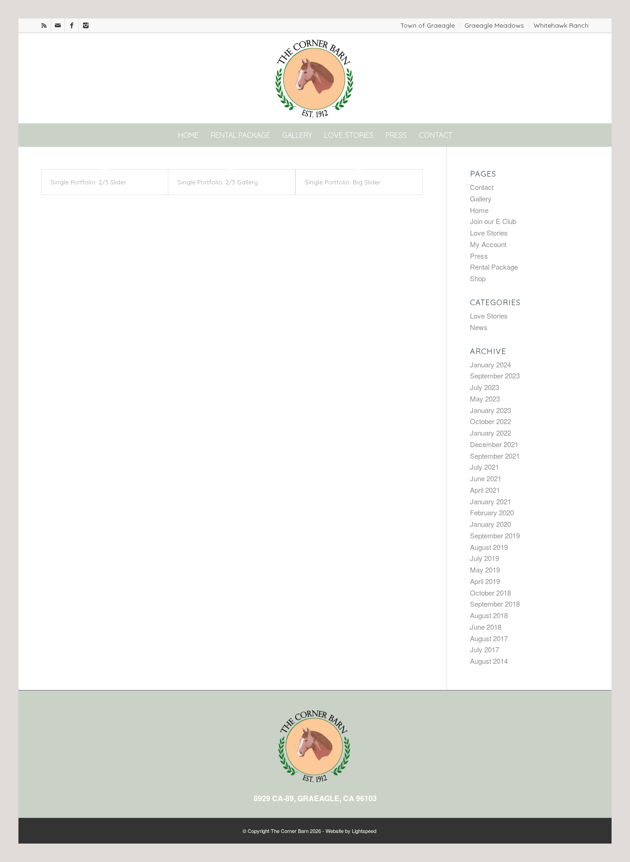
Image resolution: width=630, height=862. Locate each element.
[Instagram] (86, 25)
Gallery (481, 198)
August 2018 (489, 615)
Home (479, 210)
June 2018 (485, 627)
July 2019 (484, 558)
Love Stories (489, 232)
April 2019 (485, 581)
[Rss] (44, 25)
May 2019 (485, 569)
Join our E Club (493, 221)
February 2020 (492, 512)
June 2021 (485, 478)
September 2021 (495, 456)
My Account (488, 244)
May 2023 (485, 398)
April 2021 (485, 490)
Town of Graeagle (427, 25)
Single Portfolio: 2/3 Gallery (218, 182)
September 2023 (495, 375)
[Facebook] (71, 25)
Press (479, 255)
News (478, 327)
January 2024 (490, 364)
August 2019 (489, 547)
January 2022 (490, 432)
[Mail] (58, 25)
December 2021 (494, 444)
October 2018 (490, 592)
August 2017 (489, 638)
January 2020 (490, 524)
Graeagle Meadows (494, 25)
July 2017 (484, 649)
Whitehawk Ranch (561, 25)
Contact (481, 187)
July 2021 (484, 467)
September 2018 (495, 603)
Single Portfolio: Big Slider (342, 182)
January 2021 (490, 501)
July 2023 (484, 387)
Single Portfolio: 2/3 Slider (88, 182)
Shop (478, 278)
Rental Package (494, 267)
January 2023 (490, 410)
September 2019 (495, 535)
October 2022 (490, 421)
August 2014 (489, 661)
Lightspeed (364, 830)
